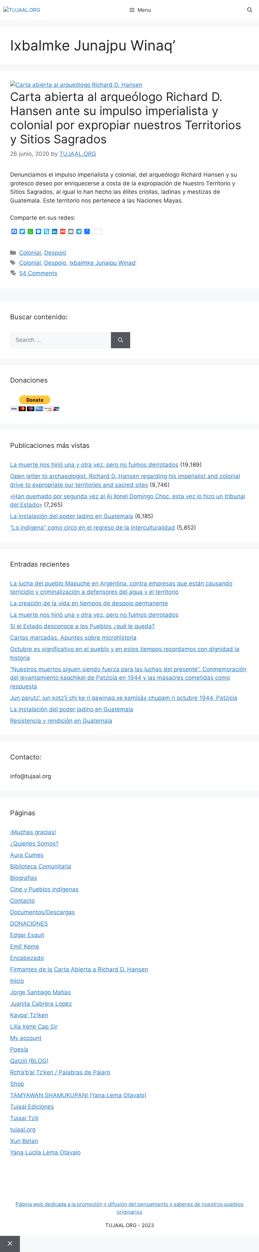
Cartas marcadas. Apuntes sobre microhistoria (73, 637)
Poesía (19, 1049)
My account (25, 1038)
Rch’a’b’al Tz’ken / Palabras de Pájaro (60, 1072)
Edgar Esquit (27, 935)
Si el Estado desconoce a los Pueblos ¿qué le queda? (82, 626)
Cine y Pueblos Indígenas (44, 889)
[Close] (10, 1244)
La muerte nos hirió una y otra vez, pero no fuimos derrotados (94, 464)
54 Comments (38, 273)
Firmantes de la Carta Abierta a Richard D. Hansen (79, 969)
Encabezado (27, 958)
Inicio (17, 980)
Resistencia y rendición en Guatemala (61, 720)
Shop (17, 1083)
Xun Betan (24, 1141)
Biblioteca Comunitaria (40, 866)
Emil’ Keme (24, 946)
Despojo (55, 252)
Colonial (30, 252)
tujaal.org (22, 1129)
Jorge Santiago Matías (40, 992)
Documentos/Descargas (42, 912)
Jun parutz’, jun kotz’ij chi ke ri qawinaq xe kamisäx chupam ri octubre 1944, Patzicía (123, 697)
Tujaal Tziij (24, 1118)
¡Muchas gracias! (33, 832)
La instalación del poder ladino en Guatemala (71, 516)
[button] (249, 10)
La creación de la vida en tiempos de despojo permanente (89, 603)
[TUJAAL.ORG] (21, 10)
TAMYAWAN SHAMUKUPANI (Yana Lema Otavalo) (78, 1095)
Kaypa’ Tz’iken (29, 1015)
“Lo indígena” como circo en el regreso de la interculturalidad (92, 527)
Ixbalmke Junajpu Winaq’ (102, 262)
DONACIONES (29, 923)
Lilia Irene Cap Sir (33, 1026)
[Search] (120, 340)
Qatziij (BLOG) (29, 1061)
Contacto (22, 900)
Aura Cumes (27, 855)
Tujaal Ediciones (32, 1106)
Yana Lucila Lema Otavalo (45, 1152)
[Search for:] (60, 340)
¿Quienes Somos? (34, 843)
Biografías (23, 877)
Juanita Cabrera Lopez (41, 1003)
